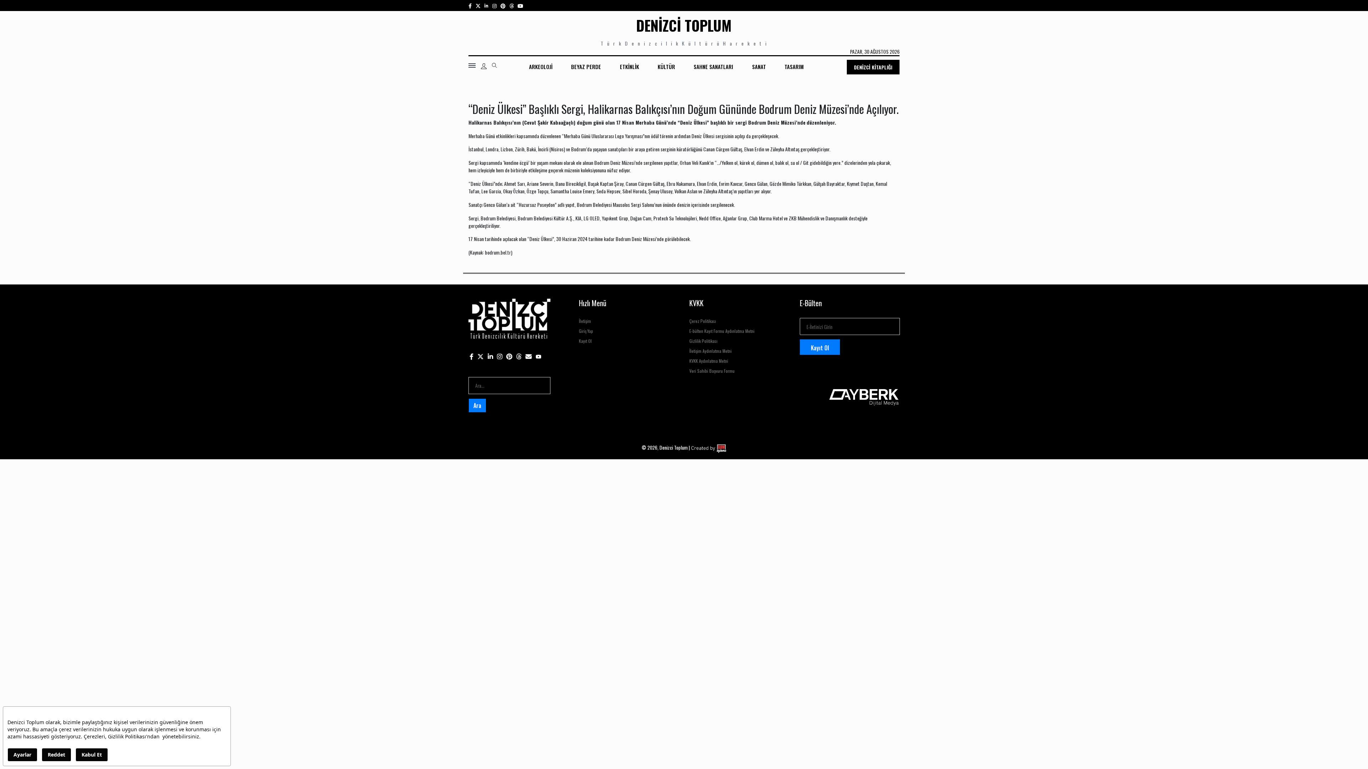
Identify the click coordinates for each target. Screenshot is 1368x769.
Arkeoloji (541, 66)
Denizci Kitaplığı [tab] (873, 67)
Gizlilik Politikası (703, 341)
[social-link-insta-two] (494, 5)
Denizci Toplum (684, 25)
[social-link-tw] (478, 5)
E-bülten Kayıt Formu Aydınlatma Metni (722, 331)
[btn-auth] (484, 66)
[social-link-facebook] (470, 5)
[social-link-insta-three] (503, 5)
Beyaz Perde (586, 66)
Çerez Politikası (702, 321)
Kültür (666, 66)
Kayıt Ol (585, 341)
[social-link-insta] (486, 5)
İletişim (585, 321)
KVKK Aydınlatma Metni (708, 361)
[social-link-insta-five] (520, 5)
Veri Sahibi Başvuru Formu (712, 371)
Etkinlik (629, 66)
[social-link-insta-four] (511, 5)
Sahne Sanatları (713, 66)
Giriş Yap (586, 331)
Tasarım (794, 66)
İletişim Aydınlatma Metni (710, 351)
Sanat (759, 66)
